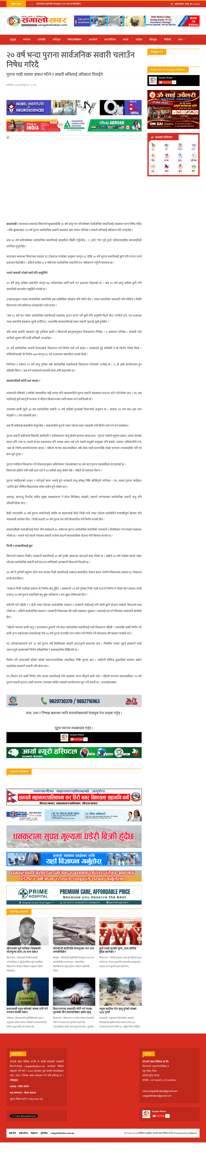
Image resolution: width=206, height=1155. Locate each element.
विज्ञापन (34, 1133)
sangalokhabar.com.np (62, 1133)
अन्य (180, 39)
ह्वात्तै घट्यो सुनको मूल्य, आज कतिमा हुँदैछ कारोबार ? (58, 4)
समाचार (27, 39)
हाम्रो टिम (12, 1133)
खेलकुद (153, 39)
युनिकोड (44, 1133)
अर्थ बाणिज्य (110, 39)
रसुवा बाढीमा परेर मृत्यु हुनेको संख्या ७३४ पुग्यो (117, 1011)
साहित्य (139, 39)
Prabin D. (193, 1133)
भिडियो (167, 39)
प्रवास (125, 39)
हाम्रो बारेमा (23, 1133)
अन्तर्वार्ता (93, 39)
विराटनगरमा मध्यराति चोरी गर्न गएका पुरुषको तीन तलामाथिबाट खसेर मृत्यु (72, 1011)
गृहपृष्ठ (13, 39)
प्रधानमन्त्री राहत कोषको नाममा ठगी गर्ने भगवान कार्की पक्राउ (27, 1011)
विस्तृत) (14, 1080)
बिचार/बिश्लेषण (75, 39)
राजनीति (42, 39)
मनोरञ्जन (57, 39)
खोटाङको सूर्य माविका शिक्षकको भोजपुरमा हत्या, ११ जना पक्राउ (24, 950)
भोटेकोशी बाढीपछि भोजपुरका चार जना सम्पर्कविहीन (73, 950)
